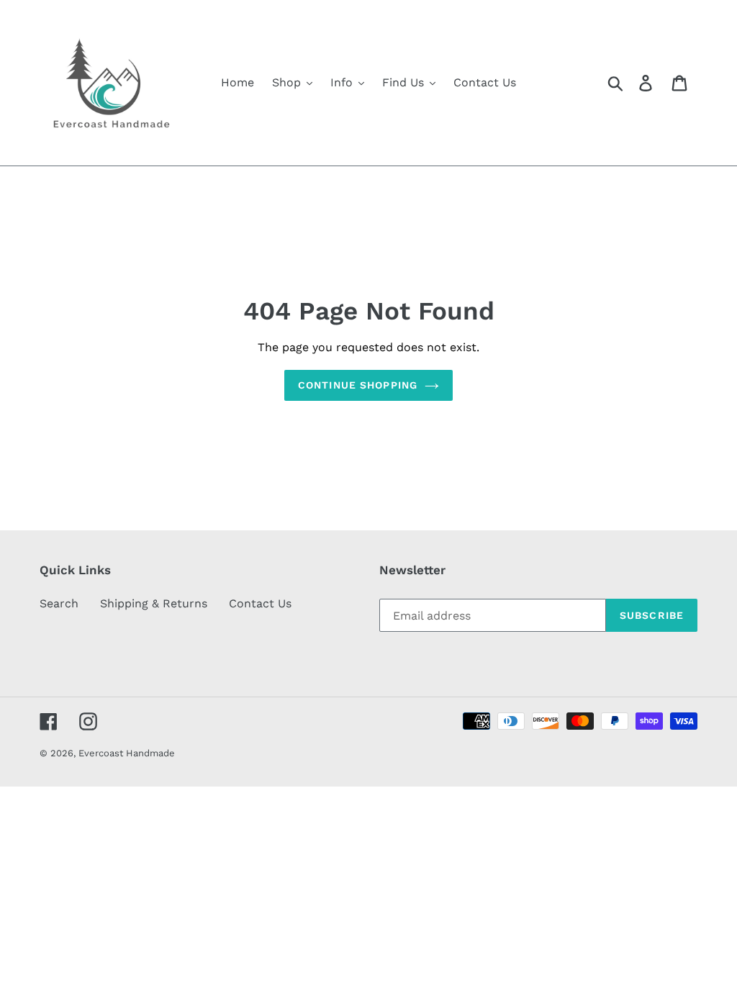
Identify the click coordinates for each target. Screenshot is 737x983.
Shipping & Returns (153, 603)
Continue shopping (357, 385)
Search (59, 603)
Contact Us (260, 603)
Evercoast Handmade (126, 753)
